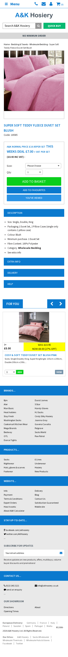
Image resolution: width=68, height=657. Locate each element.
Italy (53, 622)
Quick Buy (54, 26)
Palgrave (39, 428)
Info (5, 490)
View (59, 372)
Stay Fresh (9, 416)
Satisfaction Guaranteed (47, 502)
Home (7, 44)
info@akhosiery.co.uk (47, 585)
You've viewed (34, 198)
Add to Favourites (34, 190)
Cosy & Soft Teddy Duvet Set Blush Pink (31, 355)
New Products (41, 471)
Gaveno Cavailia (43, 424)
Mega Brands (10, 428)
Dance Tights (10, 440)
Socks (6, 459)
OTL (6, 436)
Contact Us (40, 498)
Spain (28, 626)
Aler (6, 404)
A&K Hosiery (23, 637)
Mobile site (40, 506)
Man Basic (9, 408)
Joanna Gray (41, 420)
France (43, 622)
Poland (6, 626)
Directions (9, 607)
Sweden (17, 626)
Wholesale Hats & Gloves (37, 640)
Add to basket (34, 181)
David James (41, 400)
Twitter (19, 643)
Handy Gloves (41, 408)
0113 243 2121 (12, 585)
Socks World (40, 432)
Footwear (8, 471)
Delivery (39, 490)
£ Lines (38, 459)
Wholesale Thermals (12, 640)
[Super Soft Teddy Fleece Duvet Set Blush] (34, 81)
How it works (10, 506)
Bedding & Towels (19, 44)
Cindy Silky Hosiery (44, 416)
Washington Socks (12, 420)
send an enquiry (14, 589)
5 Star (37, 404)
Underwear (40, 463)
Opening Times (11, 611)
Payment (8, 494)
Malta (49, 626)
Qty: (9, 172)
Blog (37, 494)
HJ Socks (39, 412)
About (37, 607)
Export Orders (10, 502)
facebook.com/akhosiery (17, 530)
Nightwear (9, 463)
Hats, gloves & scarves (14, 467)
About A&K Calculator (14, 510)
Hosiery (38, 467)
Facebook (7, 643)
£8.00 (7, 346)
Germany (31, 622)
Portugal (39, 626)
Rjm (6, 400)
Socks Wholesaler (41, 637)
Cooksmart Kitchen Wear (16, 424)
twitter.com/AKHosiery (17, 534)
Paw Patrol (40, 436)
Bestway (8, 432)
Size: (9, 165)
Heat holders (10, 412)
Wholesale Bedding (38, 44)
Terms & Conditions (13, 498)
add (20, 372)
